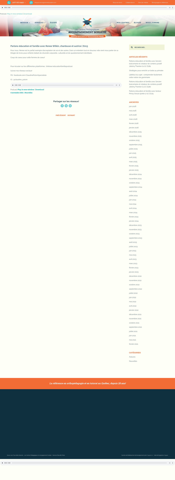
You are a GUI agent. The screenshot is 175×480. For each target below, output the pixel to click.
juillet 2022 (133, 293)
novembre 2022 (135, 280)
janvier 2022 (133, 310)
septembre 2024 (135, 187)
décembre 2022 (135, 276)
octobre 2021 (134, 323)
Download (28, 14)
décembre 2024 (135, 174)
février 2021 (133, 344)
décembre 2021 (135, 314)
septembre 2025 (135, 145)
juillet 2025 (133, 149)
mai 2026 (132, 111)
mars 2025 (133, 162)
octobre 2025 (134, 140)
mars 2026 (133, 119)
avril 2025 (132, 157)
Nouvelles (28, 93)
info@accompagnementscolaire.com (45, 2)
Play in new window (14, 14)
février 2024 (133, 217)
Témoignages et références (160, 2)
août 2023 (133, 242)
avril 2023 (132, 259)
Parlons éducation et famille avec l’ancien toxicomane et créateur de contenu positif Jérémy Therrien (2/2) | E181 (145, 63)
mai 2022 (132, 302)
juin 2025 (132, 153)
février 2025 (133, 166)
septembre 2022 (135, 289)
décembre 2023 (135, 225)
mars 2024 (133, 212)
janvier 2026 (134, 128)
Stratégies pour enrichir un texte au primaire (146, 70)
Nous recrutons (117, 2)
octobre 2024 (134, 183)
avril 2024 (132, 208)
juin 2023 (132, 251)
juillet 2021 (133, 331)
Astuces (132, 357)
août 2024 (133, 191)
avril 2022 (132, 306)
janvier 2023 (133, 272)
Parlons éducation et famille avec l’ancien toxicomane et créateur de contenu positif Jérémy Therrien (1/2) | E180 (145, 84)
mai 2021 (132, 340)
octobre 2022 (134, 285)
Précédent (61, 115)
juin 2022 (132, 297)
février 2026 (133, 123)
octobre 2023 (134, 234)
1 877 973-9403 (18, 2)
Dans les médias (143, 2)
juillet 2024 (133, 196)
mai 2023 (132, 255)
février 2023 (133, 268)
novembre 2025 (135, 136)
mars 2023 (133, 263)
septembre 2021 (135, 327)
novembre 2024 (135, 179)
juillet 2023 (133, 246)
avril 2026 (133, 115)
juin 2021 (132, 336)
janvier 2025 (133, 170)
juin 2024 (132, 200)
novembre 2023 (135, 229)
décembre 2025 (135, 132)
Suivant (71, 115)
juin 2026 (132, 106)
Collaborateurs (130, 2)
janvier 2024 (133, 221)
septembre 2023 (135, 238)
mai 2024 (132, 204)
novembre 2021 (135, 319)
